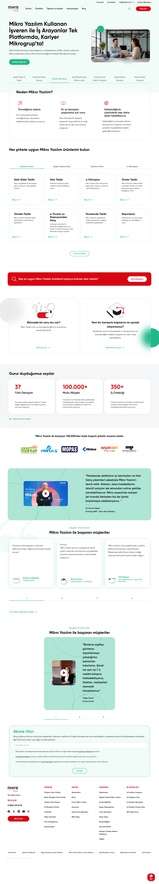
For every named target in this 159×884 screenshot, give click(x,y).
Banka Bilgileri (104, 822)
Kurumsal (100, 2)
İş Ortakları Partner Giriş (136, 807)
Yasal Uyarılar (146, 852)
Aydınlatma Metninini (85, 751)
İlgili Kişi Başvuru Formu (107, 852)
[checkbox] (56, 752)
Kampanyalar (72, 9)
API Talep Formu (133, 812)
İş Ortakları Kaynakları (135, 802)
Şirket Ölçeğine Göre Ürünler (55, 797)
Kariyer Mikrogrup (144, 2)
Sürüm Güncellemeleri (80, 812)
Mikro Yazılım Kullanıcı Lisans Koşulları (81, 852)
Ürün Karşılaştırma (51, 822)
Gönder (79, 771)
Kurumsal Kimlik (105, 827)
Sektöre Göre (97, 167)
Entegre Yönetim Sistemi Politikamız (108, 833)
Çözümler (47, 812)
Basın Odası (103, 817)
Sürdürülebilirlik (105, 802)
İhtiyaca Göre (26, 167)
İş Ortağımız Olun (133, 797)
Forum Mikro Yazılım (79, 802)
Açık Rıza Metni (47, 762)
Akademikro (76, 792)
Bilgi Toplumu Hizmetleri (128, 852)
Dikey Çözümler (50, 817)
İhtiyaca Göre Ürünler (52, 792)
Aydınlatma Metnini (23, 757)
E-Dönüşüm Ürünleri (51, 807)
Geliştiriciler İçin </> (126, 2)
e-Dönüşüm (132, 167)
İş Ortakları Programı (134, 792)
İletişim (101, 839)
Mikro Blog (76, 817)
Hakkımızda (103, 792)
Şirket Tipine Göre (61, 167)
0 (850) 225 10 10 (15, 805)
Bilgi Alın (143, 9)
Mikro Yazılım (13, 8)
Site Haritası (12, 852)
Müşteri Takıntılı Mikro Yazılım (110, 797)
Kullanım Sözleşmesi (28, 852)
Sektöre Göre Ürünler (52, 802)
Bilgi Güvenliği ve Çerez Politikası (52, 852)
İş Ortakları (111, 2)
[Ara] (129, 8)
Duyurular (75, 807)
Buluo (74, 797)
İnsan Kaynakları (105, 812)
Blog (84, 9)
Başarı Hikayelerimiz (106, 807)
